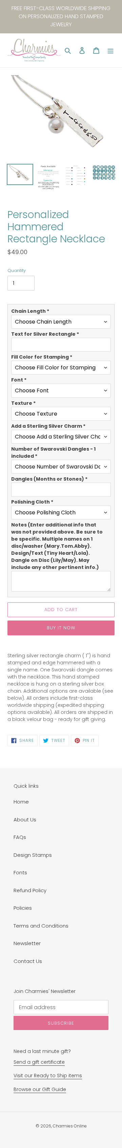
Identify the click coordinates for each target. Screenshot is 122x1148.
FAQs (20, 837)
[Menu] (110, 50)
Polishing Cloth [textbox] (32, 502)
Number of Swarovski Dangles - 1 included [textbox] (53, 452)
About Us (25, 819)
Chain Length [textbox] (30, 311)
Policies (23, 907)
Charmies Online (70, 1126)
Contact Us (28, 961)
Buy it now (61, 628)
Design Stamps (33, 854)
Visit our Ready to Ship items (48, 1075)
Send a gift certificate (39, 1062)
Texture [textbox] (23, 403)
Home (21, 801)
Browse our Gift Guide (40, 1089)
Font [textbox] (18, 379)
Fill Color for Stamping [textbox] (41, 357)
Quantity (16, 270)
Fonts (20, 872)
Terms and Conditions (41, 925)
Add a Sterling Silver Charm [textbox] (48, 426)
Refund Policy (30, 890)
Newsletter (27, 943)
